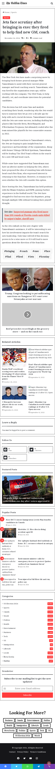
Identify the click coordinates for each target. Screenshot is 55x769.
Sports (14, 12)
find (9, 256)
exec (36, 251)
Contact (12, 752)
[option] (27, 490)
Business (7, 632)
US (5, 640)
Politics (7, 620)
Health (6, 624)
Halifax (7, 661)
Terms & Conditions (38, 752)
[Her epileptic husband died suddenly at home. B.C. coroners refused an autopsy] (9, 547)
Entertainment (10, 628)
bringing (10, 251)
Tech (6, 636)
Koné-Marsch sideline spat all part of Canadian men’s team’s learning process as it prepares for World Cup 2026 (40, 369)
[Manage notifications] (49, 763)
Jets (32, 256)
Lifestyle (7, 649)
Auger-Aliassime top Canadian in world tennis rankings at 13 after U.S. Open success (39, 405)
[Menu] (3, 4)
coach (24, 251)
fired (20, 256)
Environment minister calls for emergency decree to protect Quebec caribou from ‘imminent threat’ (34, 561)
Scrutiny (45, 256)
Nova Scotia (9, 657)
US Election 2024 (11, 604)
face (48, 251)
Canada (6, 612)
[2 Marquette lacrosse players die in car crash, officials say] (14, 393)
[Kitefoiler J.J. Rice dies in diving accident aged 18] (9, 533)
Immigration (9, 645)
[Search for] (52, 4)
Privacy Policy (22, 752)
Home (6, 12)
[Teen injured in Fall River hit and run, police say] (9, 583)
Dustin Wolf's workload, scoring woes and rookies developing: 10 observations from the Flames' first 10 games (14, 374)
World (6, 616)
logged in (15, 430)
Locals (6, 653)
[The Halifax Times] (16, 3)
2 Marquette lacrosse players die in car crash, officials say (12, 404)
